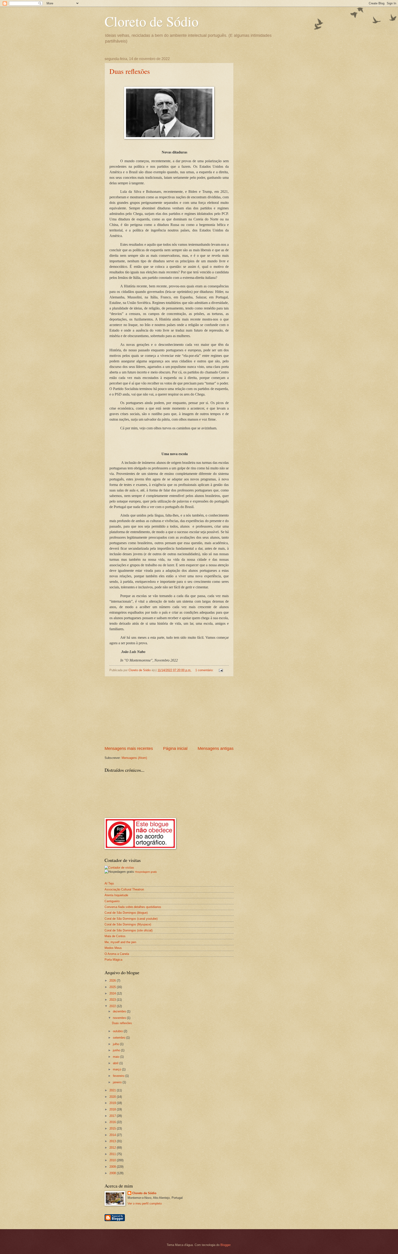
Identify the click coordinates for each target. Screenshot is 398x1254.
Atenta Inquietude (116, 895)
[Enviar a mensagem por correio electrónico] (220, 670)
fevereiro (119, 1076)
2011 (113, 1154)
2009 (113, 1166)
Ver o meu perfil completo (145, 1203)
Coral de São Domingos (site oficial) (128, 930)
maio (116, 1056)
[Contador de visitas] (119, 867)
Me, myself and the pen (120, 942)
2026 (113, 980)
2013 (113, 1141)
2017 (113, 1116)
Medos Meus (113, 948)
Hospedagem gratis (146, 871)
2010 (113, 1160)
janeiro (118, 1082)
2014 (113, 1135)
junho (117, 1050)
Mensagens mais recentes (129, 748)
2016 (113, 1122)
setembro (119, 1037)
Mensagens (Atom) (134, 758)
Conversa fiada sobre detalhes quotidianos (133, 907)
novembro (120, 1018)
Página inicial (175, 748)
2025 (113, 987)
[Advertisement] (169, 711)
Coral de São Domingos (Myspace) (128, 924)
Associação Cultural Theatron (124, 889)
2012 (113, 1147)
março (117, 1069)
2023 (113, 999)
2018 (113, 1109)
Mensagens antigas (216, 748)
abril (116, 1063)
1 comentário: (204, 670)
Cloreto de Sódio (152, 21)
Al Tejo (109, 883)
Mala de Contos (115, 936)
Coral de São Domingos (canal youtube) (131, 918)
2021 (113, 1090)
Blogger (225, 1245)
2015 (113, 1128)
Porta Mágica (113, 959)
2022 (113, 1006)
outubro (118, 1031)
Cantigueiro (112, 901)
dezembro (120, 1011)
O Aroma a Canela (117, 954)
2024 (113, 993)
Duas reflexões (129, 71)
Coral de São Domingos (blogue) (126, 912)
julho (116, 1044)
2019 (113, 1103)
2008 (113, 1173)
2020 (113, 1096)
